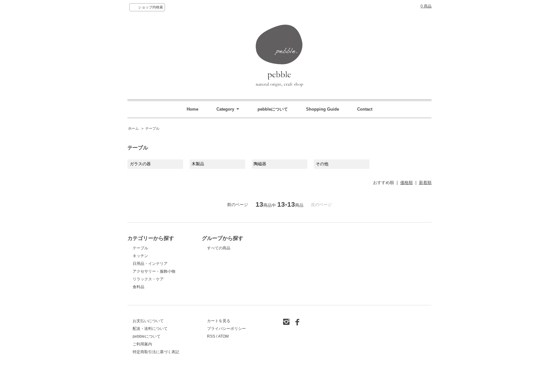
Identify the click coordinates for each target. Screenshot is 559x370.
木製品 (198, 163)
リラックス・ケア (148, 279)
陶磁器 (260, 163)
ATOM (223, 336)
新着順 (425, 182)
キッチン (140, 256)
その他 (322, 163)
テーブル (152, 128)
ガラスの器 (140, 163)
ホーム (133, 128)
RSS (211, 336)
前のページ (237, 204)
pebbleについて (273, 109)
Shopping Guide (322, 109)
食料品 (138, 287)
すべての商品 (218, 248)
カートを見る (218, 321)
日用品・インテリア (150, 263)
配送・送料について (150, 328)
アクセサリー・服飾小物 (154, 271)
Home (192, 109)
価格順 (406, 182)
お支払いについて (148, 321)
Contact (364, 109)
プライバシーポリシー (226, 328)
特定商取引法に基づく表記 (156, 352)
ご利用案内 (142, 344)
